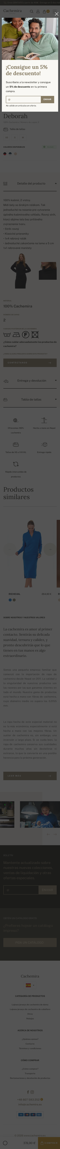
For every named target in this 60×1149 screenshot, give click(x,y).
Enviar (47, 99)
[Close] (56, 14)
